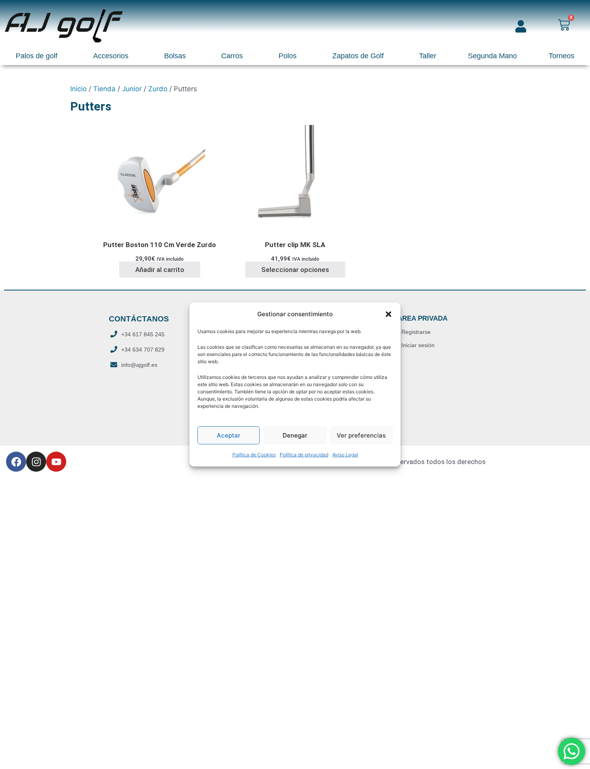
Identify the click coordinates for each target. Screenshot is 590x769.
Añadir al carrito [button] (159, 270)
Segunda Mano (492, 56)
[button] (389, 314)
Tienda (104, 89)
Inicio (78, 89)
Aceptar (228, 435)
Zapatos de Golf (358, 56)
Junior (132, 89)
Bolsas (175, 56)
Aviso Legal (345, 455)
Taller (427, 56)
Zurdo (157, 89)
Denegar (295, 435)
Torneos (561, 56)
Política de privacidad (304, 455)
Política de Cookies (254, 455)
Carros (232, 56)
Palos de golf (36, 56)
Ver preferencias (361, 435)
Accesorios (110, 56)
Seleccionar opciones (295, 270)
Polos (288, 56)
